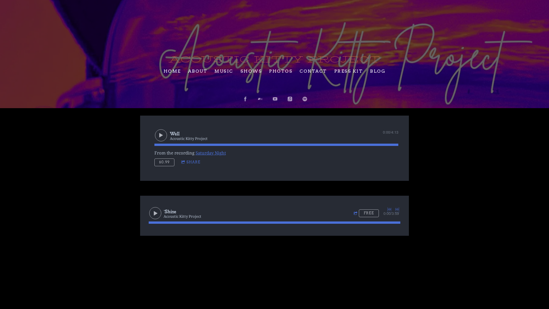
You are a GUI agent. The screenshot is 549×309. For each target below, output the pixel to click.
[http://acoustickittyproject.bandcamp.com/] (260, 99)
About (198, 71)
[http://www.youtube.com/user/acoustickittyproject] (275, 99)
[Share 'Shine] (356, 213)
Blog (377, 71)
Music (223, 71)
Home (172, 71)
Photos (281, 71)
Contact (313, 71)
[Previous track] (389, 209)
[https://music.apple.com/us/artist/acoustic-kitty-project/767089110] (290, 99)
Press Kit (348, 71)
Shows (251, 71)
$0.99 (164, 162)
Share (193, 162)
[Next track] (397, 209)
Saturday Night (211, 153)
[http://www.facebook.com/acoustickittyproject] (245, 99)
